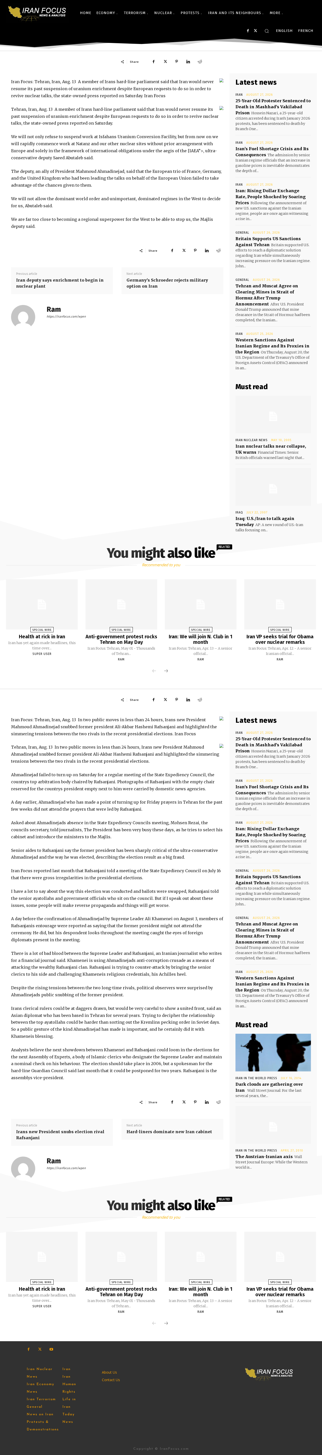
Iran (239, 94)
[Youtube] (51, 1349)
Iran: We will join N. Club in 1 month (200, 639)
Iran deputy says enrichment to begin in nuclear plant (60, 283)
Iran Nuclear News (251, 440)
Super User (42, 654)
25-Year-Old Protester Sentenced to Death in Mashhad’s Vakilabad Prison (273, 106)
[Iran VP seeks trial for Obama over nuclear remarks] (280, 604)
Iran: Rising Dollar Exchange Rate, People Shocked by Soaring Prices (270, 196)
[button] (266, 31)
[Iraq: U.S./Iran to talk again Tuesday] (273, 487)
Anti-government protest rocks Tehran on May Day (121, 639)
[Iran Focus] (37, 13)
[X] (255, 30)
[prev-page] (154, 671)
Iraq (239, 512)
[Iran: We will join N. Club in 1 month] (200, 604)
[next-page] (166, 671)
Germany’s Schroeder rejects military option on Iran (167, 283)
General (242, 232)
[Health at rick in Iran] (42, 604)
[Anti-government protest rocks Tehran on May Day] (121, 604)
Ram (54, 309)
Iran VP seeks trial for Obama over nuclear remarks (280, 639)
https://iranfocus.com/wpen (66, 316)
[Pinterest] (177, 62)
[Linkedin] (188, 62)
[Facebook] (248, 30)
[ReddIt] (200, 62)
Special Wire (42, 630)
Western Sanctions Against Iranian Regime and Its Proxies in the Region (272, 345)
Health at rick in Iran (42, 637)
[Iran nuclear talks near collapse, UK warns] (273, 414)
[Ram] (26, 317)
